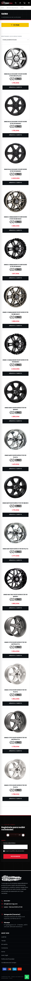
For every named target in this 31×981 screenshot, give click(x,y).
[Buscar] (15, 3)
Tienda (3, 941)
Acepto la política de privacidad (14, 851)
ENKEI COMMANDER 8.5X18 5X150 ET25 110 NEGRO (15, 265)
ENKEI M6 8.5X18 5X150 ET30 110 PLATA (15, 456)
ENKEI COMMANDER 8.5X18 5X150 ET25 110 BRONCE (15, 218)
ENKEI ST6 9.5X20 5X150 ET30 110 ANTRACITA (15, 738)
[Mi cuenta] (20, 3)
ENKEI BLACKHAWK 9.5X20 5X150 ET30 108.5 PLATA (15, 75)
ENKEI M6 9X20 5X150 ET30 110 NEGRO (15, 503)
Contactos (4, 948)
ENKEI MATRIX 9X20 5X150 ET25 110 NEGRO (15, 595)
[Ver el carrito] (24, 3)
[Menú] (29, 3)
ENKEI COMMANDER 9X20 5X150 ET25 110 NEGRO (15, 361)
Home (3, 952)
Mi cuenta (4, 944)
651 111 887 (7, 901)
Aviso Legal (4, 955)
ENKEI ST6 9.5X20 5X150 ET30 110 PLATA (15, 786)
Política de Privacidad (7, 959)
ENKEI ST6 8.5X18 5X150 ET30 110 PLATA (15, 691)
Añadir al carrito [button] (15, 87)
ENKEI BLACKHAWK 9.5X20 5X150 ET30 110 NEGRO (15, 122)
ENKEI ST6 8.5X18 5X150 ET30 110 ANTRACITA (15, 643)
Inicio (2, 8)
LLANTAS (3, 937)
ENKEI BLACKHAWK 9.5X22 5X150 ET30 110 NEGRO (15, 170)
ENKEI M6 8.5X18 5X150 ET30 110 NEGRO (15, 409)
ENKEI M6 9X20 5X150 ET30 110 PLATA (15, 549)
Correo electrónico (9, 843)
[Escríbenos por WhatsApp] (27, 977)
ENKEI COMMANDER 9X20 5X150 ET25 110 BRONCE (15, 313)
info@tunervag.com (10, 904)
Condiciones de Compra (8, 962)
